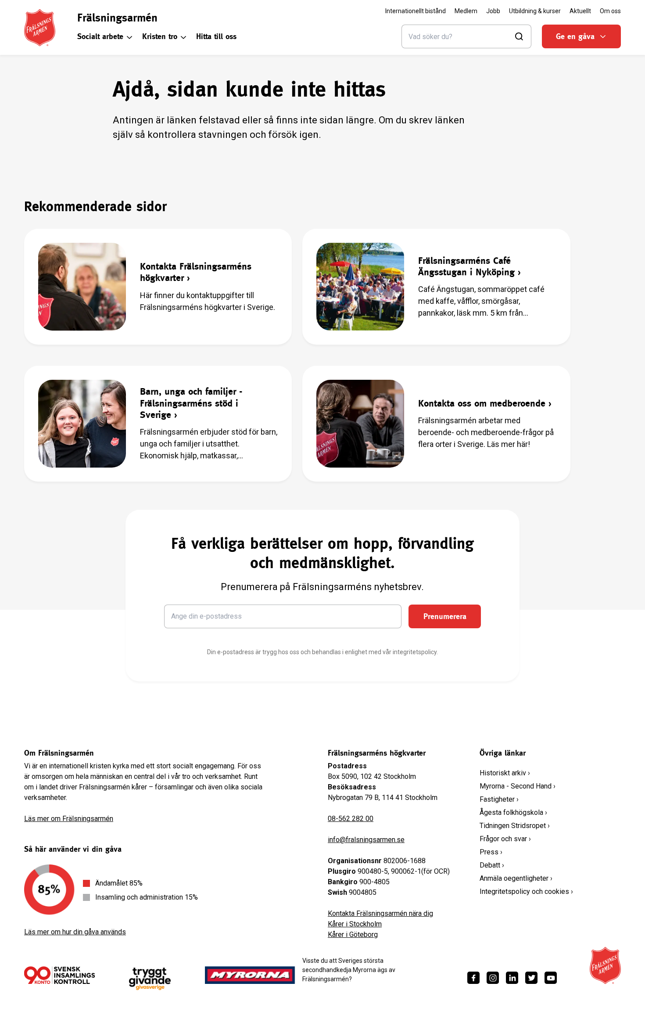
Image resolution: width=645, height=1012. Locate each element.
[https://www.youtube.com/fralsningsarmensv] (551, 978)
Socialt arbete (100, 36)
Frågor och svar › (505, 839)
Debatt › (492, 865)
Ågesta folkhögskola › (513, 812)
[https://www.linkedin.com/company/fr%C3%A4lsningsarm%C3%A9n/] (512, 978)
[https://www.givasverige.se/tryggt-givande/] (150, 979)
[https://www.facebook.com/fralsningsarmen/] (473, 978)
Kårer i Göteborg (353, 934)
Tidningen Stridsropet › (515, 825)
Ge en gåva (575, 36)
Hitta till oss (216, 36)
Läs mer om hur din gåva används (75, 932)
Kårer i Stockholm (355, 924)
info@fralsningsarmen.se (366, 840)
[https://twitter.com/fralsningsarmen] (531, 978)
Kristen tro (159, 36)
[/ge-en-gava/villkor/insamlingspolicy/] (59, 975)
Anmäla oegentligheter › (516, 878)
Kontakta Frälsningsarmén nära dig (380, 913)
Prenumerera (444, 616)
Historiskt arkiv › (505, 773)
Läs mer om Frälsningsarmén (68, 818)
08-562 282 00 (350, 818)
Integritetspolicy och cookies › (526, 891)
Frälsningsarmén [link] (117, 17)
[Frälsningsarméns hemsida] (39, 27)
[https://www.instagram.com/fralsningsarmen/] (493, 978)
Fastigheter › (499, 799)
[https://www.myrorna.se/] (250, 975)
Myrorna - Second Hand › (517, 786)
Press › (491, 852)
